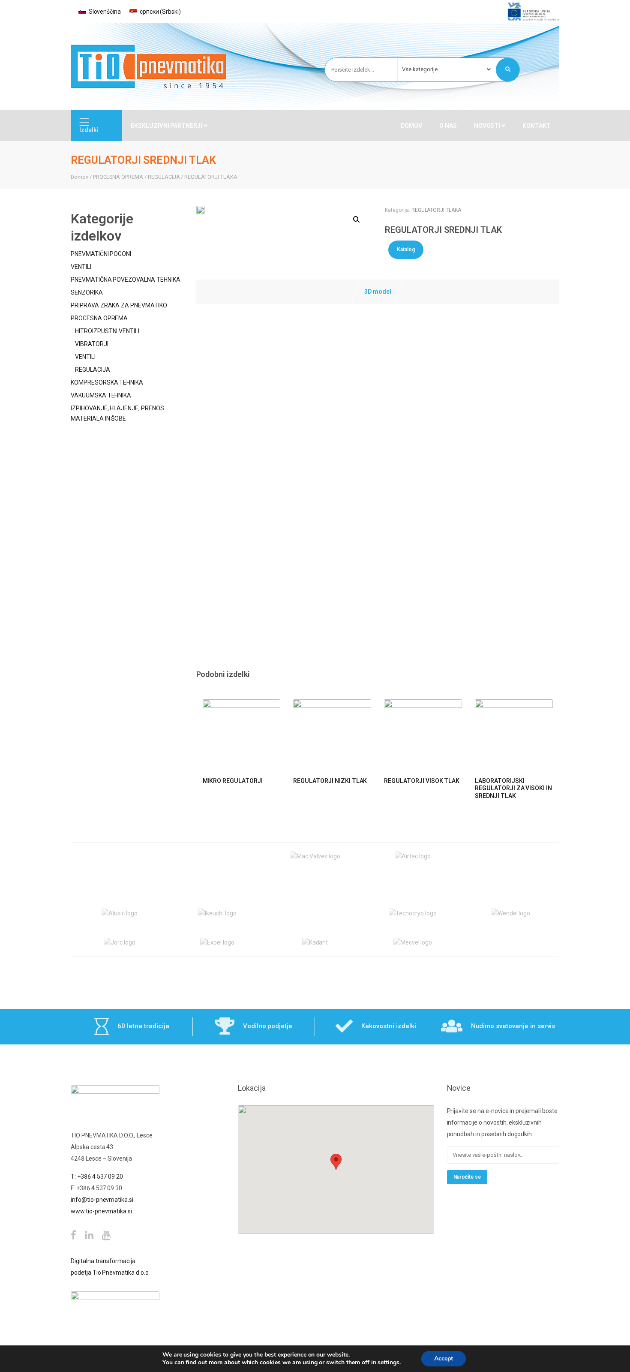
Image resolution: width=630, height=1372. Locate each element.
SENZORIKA (87, 292)
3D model (377, 291)
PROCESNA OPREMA (118, 177)
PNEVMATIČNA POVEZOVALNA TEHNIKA (125, 279)
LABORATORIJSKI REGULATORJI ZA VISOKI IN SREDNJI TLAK (513, 788)
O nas (448, 125)
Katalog (406, 250)
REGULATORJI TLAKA (210, 177)
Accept (443, 1358)
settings (388, 1362)
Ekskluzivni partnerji (167, 125)
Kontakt (536, 125)
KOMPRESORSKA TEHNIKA (107, 382)
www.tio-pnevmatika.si (101, 1211)
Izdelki (89, 129)
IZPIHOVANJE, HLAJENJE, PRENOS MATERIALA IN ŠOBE (117, 413)
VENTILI (81, 266)
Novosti (488, 125)
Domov (411, 125)
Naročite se (467, 1177)
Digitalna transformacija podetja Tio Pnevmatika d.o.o (110, 1267)
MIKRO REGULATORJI (233, 780)
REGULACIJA (164, 177)
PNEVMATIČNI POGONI (101, 253)
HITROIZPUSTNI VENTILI (107, 331)
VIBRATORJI (91, 343)
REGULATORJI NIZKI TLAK (330, 780)
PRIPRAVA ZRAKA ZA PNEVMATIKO (119, 305)
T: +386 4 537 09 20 (97, 1176)
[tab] (378, 292)
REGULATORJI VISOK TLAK (421, 780)
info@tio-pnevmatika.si (102, 1199)
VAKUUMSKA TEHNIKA (101, 395)
